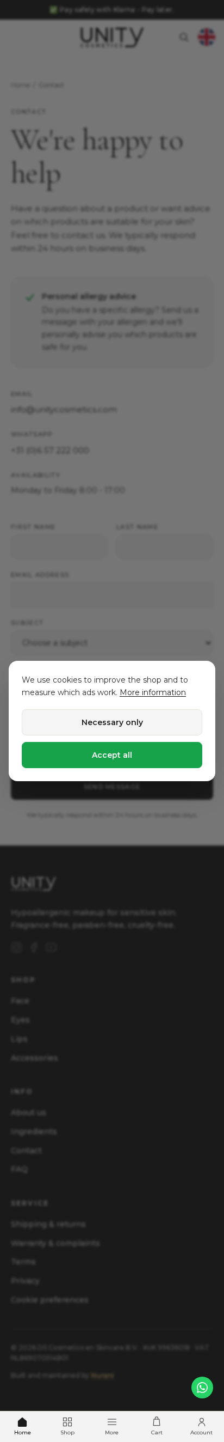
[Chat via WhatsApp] (202, 1387)
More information (153, 692)
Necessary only (112, 722)
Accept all (112, 755)
